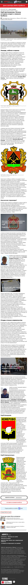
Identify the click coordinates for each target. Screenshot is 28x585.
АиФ (11, 40)
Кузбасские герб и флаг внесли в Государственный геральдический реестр (14, 519)
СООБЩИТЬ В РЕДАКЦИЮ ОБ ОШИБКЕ (11, 543)
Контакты (4, 536)
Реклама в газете (6, 538)
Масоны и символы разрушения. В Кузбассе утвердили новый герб (13, 222)
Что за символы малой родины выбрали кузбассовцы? (13, 367)
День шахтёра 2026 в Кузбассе (14, 5)
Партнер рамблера (12, 578)
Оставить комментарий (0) (14, 502)
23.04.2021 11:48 (4, 9)
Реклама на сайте (13, 536)
